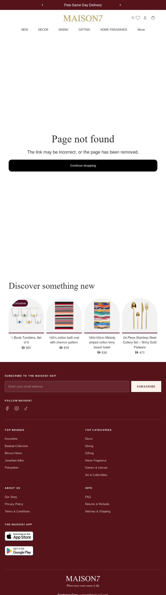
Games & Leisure (96, 467)
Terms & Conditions (17, 511)
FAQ (88, 497)
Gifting (89, 453)
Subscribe (146, 386)
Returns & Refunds (97, 504)
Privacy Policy (14, 504)
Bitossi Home (13, 453)
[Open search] (133, 17)
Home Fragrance (95, 460)
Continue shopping (83, 165)
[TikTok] (26, 408)
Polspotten (11, 467)
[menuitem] (141, 30)
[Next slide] (120, 5)
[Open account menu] (145, 17)
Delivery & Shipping (97, 511)
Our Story (11, 497)
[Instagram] (16, 408)
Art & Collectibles (96, 475)
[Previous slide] (42, 5)
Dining (89, 446)
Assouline (11, 438)
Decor (89, 438)
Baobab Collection (16, 446)
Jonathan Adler (14, 460)
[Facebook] (7, 408)
